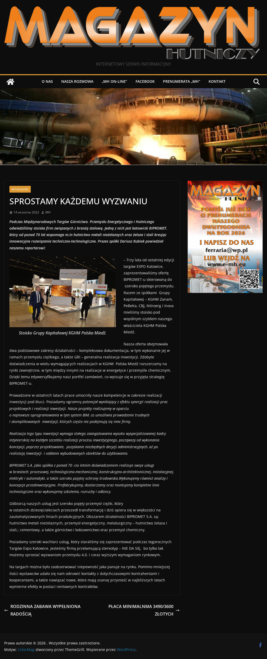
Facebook (145, 81)
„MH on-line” (114, 81)
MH (48, 212)
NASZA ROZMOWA (77, 81)
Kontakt (217, 81)
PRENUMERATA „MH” (181, 81)
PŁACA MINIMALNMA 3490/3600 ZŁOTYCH (140, 610)
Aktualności (20, 189)
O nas (47, 81)
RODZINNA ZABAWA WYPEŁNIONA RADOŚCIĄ (45, 610)
